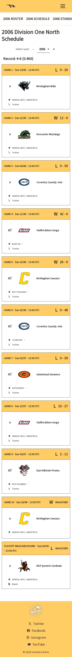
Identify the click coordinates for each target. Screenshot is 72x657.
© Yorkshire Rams (36, 652)
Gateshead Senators (48, 374)
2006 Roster (13, 18)
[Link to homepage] (10, 6)
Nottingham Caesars (48, 278)
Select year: (25, 49)
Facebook (39, 630)
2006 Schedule (38, 18)
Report (15, 584)
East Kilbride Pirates (48, 470)
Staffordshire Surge (47, 230)
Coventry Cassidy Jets (49, 182)
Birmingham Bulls (46, 86)
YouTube (38, 644)
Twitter (15, 104)
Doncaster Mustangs (48, 134)
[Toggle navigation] (63, 6)
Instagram (38, 637)
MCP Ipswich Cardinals (49, 565)
